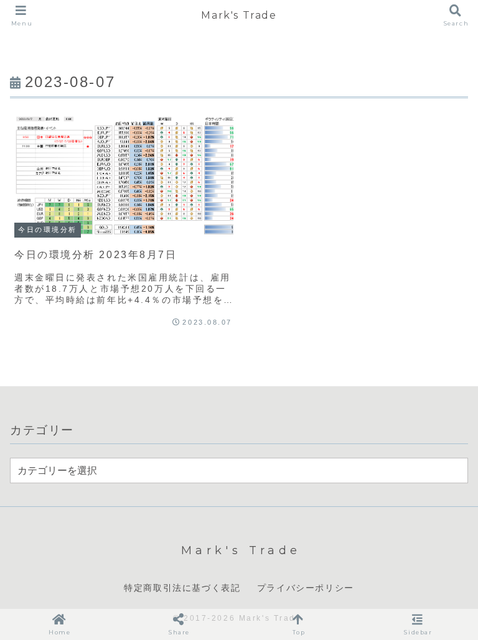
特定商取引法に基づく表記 (182, 587)
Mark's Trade (238, 15)
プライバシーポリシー (305, 587)
